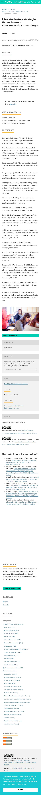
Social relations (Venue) (11, 708)
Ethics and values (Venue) (12, 677)
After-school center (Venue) (13, 686)
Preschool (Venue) (10, 683)
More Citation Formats (13, 369)
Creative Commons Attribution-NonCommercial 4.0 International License (20, 763)
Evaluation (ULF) (9, 627)
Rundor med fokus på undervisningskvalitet (22, 478)
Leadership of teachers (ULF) (13, 643)
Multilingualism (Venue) (12, 680)
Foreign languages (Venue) (12, 715)
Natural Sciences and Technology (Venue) (17, 699)
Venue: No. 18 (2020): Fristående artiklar (19, 463)
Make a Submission (12, 588)
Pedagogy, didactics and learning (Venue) (17, 702)
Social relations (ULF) (11, 655)
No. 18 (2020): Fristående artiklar (15, 11)
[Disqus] (20, 533)
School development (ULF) (12, 652)
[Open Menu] (2, 2)
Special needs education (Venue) (14, 711)
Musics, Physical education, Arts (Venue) (17, 696)
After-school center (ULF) (12, 640)
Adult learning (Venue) (11, 724)
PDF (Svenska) (11, 336)
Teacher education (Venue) (13, 406)
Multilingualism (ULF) (11, 633)
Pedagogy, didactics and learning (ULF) (16, 649)
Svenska (13, 104)
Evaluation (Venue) (10, 674)
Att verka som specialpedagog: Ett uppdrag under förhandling (22, 486)
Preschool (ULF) (9, 637)
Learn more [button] (22, 784)
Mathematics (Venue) (11, 693)
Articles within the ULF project (13, 624)
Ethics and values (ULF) (11, 630)
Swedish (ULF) (9, 658)
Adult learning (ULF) (10, 665)
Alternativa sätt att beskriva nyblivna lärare (22, 502)
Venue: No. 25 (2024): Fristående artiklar (21, 488)
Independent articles (11, 408)
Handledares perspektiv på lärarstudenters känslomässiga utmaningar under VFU (22, 494)
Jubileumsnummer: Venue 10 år (13, 668)
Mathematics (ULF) (10, 646)
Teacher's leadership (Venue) (13, 690)
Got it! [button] (20, 789)
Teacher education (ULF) (12, 662)
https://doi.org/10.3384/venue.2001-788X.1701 (22, 40)
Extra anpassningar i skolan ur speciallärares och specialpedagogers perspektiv (21, 471)
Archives (11, 9)
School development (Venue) (13, 705)
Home (4, 9)
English (5, 602)
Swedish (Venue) (9, 718)
